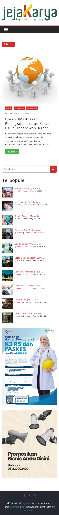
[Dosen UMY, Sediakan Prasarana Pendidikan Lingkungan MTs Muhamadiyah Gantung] (7, 289)
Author (27, 113)
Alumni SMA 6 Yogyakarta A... (28, 188)
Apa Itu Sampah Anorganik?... (27, 244)
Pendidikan (19, 108)
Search (53, 169)
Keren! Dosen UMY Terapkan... (28, 313)
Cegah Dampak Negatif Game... (29, 257)
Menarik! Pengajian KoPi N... (27, 299)
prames (20, 232)
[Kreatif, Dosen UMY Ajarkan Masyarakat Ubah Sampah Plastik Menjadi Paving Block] (7, 220)
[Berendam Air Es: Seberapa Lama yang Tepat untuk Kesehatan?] (7, 206)
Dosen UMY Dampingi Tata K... (28, 271)
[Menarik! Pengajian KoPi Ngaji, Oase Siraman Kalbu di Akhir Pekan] (7, 303)
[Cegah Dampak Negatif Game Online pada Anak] (7, 261)
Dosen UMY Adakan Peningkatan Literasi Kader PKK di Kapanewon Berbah (27, 123)
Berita (8, 108)
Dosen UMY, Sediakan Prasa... (28, 285)
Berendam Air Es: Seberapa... (27, 202)
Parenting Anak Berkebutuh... (27, 230)
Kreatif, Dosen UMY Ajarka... (27, 216)
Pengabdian (32, 108)
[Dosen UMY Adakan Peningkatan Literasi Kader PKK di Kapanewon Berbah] (29, 76)
